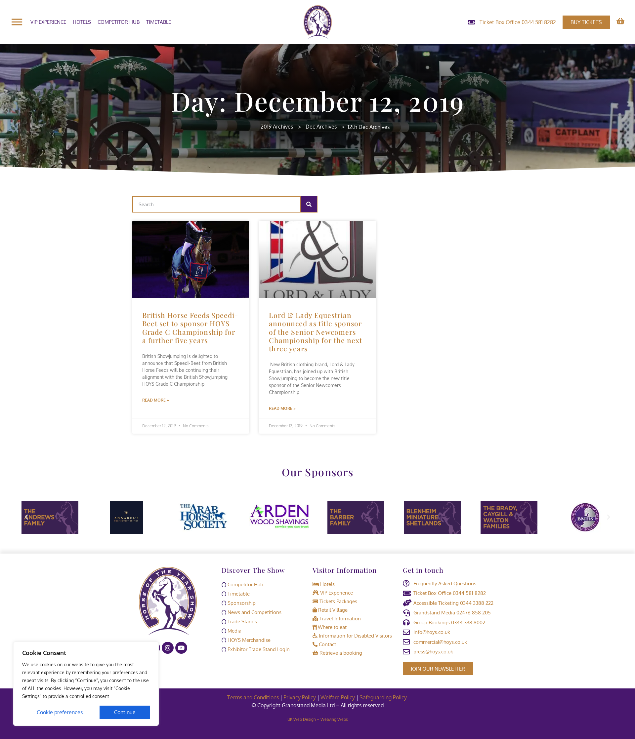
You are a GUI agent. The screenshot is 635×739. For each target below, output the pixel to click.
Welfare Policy (337, 697)
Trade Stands (241, 621)
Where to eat (332, 627)
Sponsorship (241, 603)
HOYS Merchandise (248, 640)
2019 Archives (277, 126)
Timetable (158, 22)
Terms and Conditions (253, 697)
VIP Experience (48, 22)
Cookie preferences (60, 712)
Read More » (155, 400)
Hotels (82, 22)
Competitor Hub (119, 22)
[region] (86, 684)
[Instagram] (168, 648)
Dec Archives (321, 126)
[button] (26, 517)
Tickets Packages (337, 601)
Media (233, 631)
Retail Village (332, 610)
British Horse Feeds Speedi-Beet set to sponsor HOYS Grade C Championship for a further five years (190, 327)
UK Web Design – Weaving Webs (317, 719)
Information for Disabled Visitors (355, 636)
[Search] (309, 204)
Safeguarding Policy (384, 697)
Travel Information (339, 618)
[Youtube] (181, 648)
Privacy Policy (299, 697)
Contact (327, 644)
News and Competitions (253, 612)
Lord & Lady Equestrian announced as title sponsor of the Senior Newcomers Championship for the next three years (315, 331)
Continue (125, 712)
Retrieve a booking (340, 653)
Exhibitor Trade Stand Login (258, 649)
